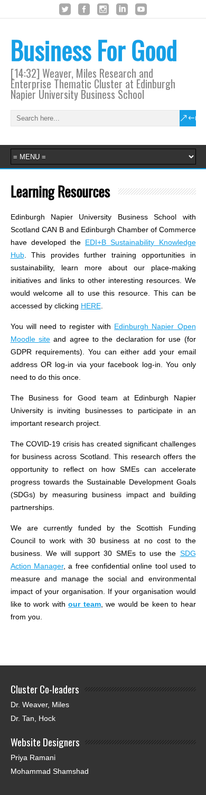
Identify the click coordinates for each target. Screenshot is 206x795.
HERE (91, 305)
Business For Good (94, 49)
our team (84, 604)
